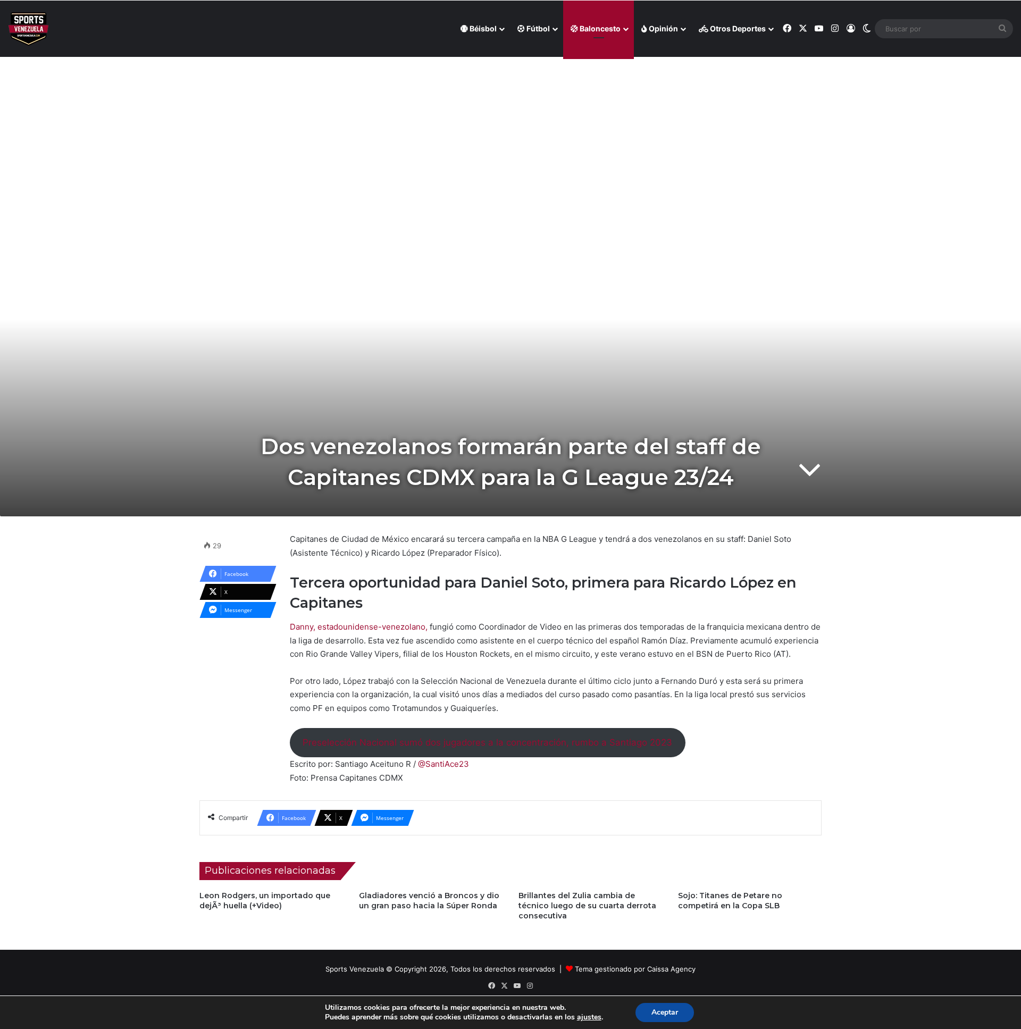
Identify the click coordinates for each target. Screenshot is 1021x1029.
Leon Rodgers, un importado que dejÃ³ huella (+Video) (264, 900)
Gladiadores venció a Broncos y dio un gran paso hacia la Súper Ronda (429, 900)
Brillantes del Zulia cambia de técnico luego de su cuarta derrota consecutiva (587, 906)
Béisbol (482, 28)
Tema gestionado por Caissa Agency (635, 969)
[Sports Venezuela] (28, 29)
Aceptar (664, 1012)
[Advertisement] (510, 133)
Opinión (662, 28)
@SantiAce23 (443, 764)
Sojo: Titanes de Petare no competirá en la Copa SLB (730, 900)
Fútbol (537, 28)
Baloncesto (599, 28)
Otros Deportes (737, 28)
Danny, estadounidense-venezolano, (359, 627)
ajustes (589, 1017)
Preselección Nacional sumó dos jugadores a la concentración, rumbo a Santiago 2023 (487, 742)
